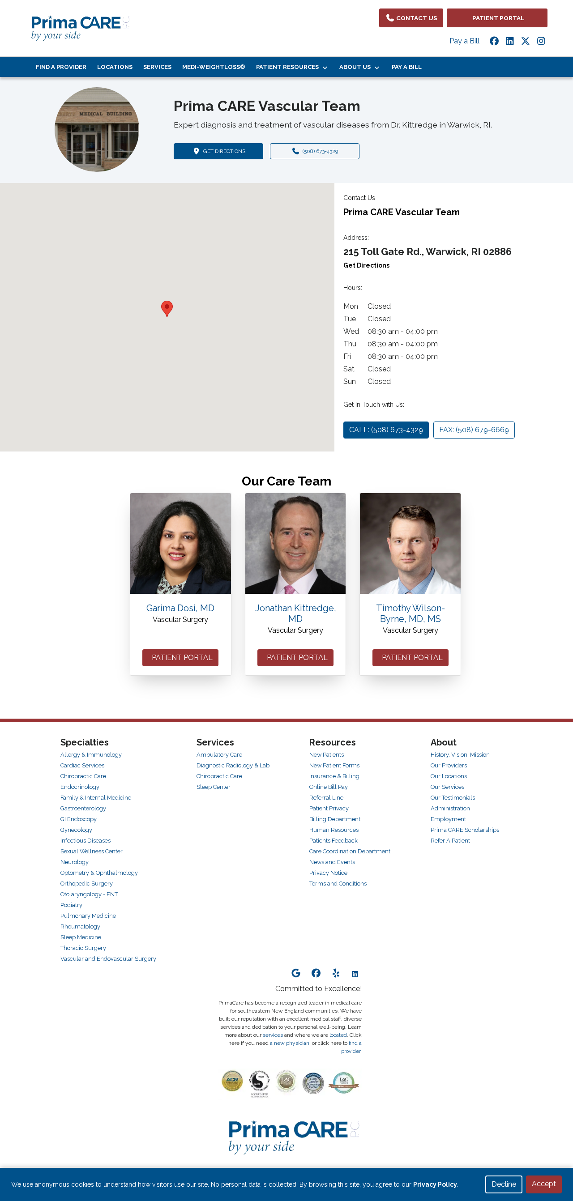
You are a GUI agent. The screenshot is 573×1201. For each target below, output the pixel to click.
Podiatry (71, 905)
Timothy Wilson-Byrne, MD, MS (410, 613)
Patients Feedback (333, 840)
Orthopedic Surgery (86, 883)
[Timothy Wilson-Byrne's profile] (410, 543)
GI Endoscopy (78, 819)
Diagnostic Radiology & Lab (233, 765)
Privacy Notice (328, 872)
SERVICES (157, 67)
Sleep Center (214, 787)
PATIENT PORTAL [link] (497, 17)
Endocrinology (79, 787)
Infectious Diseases (85, 840)
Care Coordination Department (349, 851)
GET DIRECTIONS (232, 151)
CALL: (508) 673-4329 (386, 430)
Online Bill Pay (328, 787)
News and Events (332, 862)
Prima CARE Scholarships (465, 829)
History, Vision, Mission (460, 754)
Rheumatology (80, 926)
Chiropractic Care (83, 776)
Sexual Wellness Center (91, 851)
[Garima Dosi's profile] (180, 543)
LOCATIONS (115, 67)
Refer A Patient (450, 840)
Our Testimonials (453, 797)
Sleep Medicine (80, 937)
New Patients (326, 754)
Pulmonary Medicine (88, 915)
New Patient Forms (334, 765)
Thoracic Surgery (83, 948)
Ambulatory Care (219, 754)
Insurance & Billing (334, 776)
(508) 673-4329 (319, 151)
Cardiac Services (82, 765)
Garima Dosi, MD (180, 608)
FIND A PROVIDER (61, 67)
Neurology (74, 862)
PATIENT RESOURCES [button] (288, 67)
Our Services (447, 787)
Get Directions (366, 265)
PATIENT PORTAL (180, 657)
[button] (167, 309)
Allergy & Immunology (91, 754)
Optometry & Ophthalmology (99, 872)
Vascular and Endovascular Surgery (108, 958)
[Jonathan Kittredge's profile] (295, 543)
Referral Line (326, 797)
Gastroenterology (83, 808)
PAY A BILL (407, 67)
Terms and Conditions (338, 883)
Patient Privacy (329, 808)
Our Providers (449, 765)
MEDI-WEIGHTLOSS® (213, 67)
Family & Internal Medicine (95, 797)
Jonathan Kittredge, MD (295, 613)
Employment (448, 819)
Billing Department (334, 819)
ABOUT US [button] (356, 67)
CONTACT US (416, 17)
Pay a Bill (464, 41)
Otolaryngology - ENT (89, 894)
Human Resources (334, 829)
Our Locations (449, 776)
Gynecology (76, 829)
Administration (450, 808)
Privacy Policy (435, 1184)
